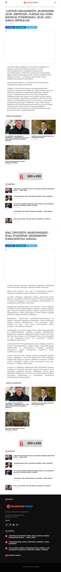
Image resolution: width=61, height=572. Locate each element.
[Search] (55, 2)
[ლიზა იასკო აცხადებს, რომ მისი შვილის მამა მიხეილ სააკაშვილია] (8, 220)
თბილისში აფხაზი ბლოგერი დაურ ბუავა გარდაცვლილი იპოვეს (42, 137)
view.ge (37, 566)
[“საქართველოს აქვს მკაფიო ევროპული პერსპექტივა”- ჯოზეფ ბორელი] (8, 213)
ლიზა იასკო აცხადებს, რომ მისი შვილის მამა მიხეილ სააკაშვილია (32, 218)
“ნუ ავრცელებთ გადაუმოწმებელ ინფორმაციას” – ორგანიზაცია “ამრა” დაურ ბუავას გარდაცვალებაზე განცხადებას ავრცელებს (17, 138)
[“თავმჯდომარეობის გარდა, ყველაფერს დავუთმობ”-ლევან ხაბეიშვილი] (8, 198)
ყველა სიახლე (12, 6)
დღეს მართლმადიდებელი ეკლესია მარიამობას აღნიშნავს (15, 162)
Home (6, 6)
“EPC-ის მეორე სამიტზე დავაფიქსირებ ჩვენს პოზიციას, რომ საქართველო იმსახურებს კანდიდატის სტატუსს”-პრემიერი (33, 204)
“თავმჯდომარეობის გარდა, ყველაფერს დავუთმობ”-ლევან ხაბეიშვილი (33, 196)
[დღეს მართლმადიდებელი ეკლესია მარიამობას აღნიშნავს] (17, 152)
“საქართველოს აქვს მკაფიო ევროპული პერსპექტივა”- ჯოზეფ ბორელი (32, 211)
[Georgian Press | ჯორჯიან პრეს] (30, 2)
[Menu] (6, 2)
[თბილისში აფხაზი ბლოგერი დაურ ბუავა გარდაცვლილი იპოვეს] (43, 127)
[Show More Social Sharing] (39, 27)
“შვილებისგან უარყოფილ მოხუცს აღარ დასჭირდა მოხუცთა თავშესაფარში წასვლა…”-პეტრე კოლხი (34, 189)
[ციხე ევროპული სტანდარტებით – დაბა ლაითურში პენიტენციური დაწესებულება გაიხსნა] (30, 265)
